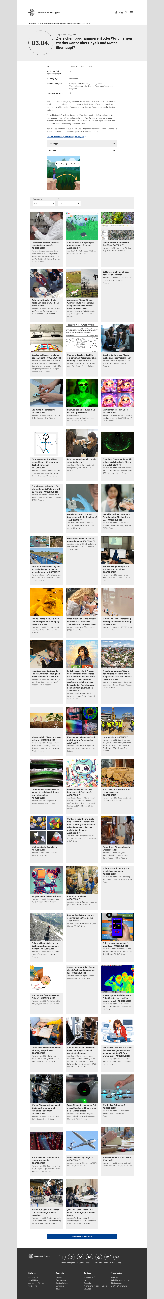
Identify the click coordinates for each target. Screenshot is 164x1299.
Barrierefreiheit (61, 1283)
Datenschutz (61, 1280)
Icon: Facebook (62, 1257)
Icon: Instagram (71, 1257)
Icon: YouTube (98, 1257)
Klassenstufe (37, 199)
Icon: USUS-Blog (116, 1257)
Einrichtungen (116, 1283)
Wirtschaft (32, 1286)
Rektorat (114, 1277)
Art (59, 199)
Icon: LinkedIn (107, 1257)
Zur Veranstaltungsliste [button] (82, 1236)
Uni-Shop (87, 1289)
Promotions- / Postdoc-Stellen (95, 1286)
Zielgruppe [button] (53, 143)
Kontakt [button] (52, 150)
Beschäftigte (33, 1280)
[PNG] (63, 173)
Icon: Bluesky (80, 1257)
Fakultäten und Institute (120, 1280)
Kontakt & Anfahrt (91, 1277)
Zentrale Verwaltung (119, 1286)
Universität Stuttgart (29, 23)
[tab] (82, 143)
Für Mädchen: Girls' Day (71, 23)
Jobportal (87, 1283)
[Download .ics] (70, 93)
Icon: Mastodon (89, 1257)
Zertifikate (60, 1286)
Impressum (60, 1277)
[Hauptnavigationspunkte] (131, 12)
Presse (86, 1280)
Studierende (33, 1277)
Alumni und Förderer (36, 1283)
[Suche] (126, 12)
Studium (33, 23)
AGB (58, 1289)
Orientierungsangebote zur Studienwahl (50, 23)
